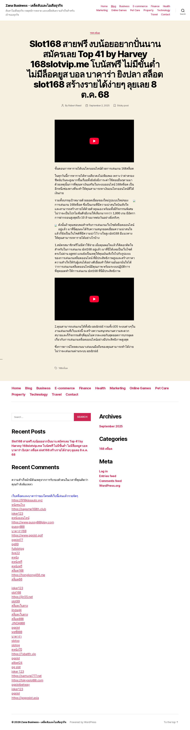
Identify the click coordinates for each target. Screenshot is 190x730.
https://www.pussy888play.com (33, 522)
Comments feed (110, 481)
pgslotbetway (21, 684)
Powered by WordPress (83, 722)
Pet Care (135, 10)
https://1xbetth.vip (24, 654)
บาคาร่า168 (19, 531)
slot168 (16, 592)
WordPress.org (109, 485)
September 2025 (111, 426)
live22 (16, 553)
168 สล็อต (95, 33)
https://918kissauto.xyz (27, 500)
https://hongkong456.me (28, 575)
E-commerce (140, 6)
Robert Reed (74, 105)
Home (104, 6)
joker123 (17, 513)
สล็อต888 (18, 619)
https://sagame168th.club (29, 509)
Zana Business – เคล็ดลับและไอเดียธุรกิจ (43, 722)
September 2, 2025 (99, 105)
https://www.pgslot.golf (27, 535)
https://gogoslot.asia (25, 698)
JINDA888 (18, 623)
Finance (155, 6)
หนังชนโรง (18, 504)
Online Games (119, 10)
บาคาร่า (17, 636)
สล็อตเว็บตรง (20, 605)
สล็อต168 (18, 570)
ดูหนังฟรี (17, 561)
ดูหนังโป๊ (17, 649)
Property (149, 10)
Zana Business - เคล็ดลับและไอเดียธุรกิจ (34, 5)
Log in (103, 471)
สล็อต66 (17, 579)
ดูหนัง (15, 557)
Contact (165, 14)
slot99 (16, 601)
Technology (163, 10)
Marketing (102, 10)
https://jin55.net (22, 597)
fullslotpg (18, 548)
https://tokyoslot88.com (27, 680)
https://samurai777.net (27, 676)
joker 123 (18, 671)
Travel (154, 14)
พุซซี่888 (17, 632)
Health (166, 6)
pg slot (16, 667)
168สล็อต (63, 368)
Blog (113, 6)
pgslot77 (17, 540)
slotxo (15, 640)
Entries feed (107, 476)
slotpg (16, 645)
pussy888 (18, 526)
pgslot (16, 627)
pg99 (15, 544)
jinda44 (17, 610)
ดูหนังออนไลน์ (20, 518)
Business (124, 6)
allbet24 (17, 663)
